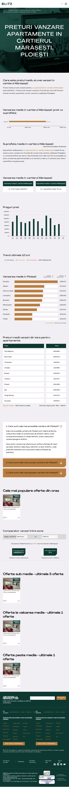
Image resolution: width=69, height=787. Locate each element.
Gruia (25, 730)
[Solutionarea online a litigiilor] (47, 782)
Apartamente (14, 712)
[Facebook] (55, 764)
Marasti (15, 730)
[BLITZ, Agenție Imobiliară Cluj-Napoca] (7, 4)
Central (5, 732)
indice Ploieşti (10, 260)
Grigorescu (16, 723)
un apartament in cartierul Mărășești (47, 88)
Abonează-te (61, 698)
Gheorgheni (7, 739)
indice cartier (21, 260)
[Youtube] (64, 764)
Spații (29, 712)
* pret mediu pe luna (44, 260)
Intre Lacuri (26, 733)
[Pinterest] (61, 764)
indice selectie (33, 260)
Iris (24, 736)
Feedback (21, 761)
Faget (25, 726)
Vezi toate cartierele (14, 743)
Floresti (5, 736)
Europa (25, 723)
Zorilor (15, 733)
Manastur (16, 726)
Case (22, 712)
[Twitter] (58, 764)
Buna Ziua (6, 729)
